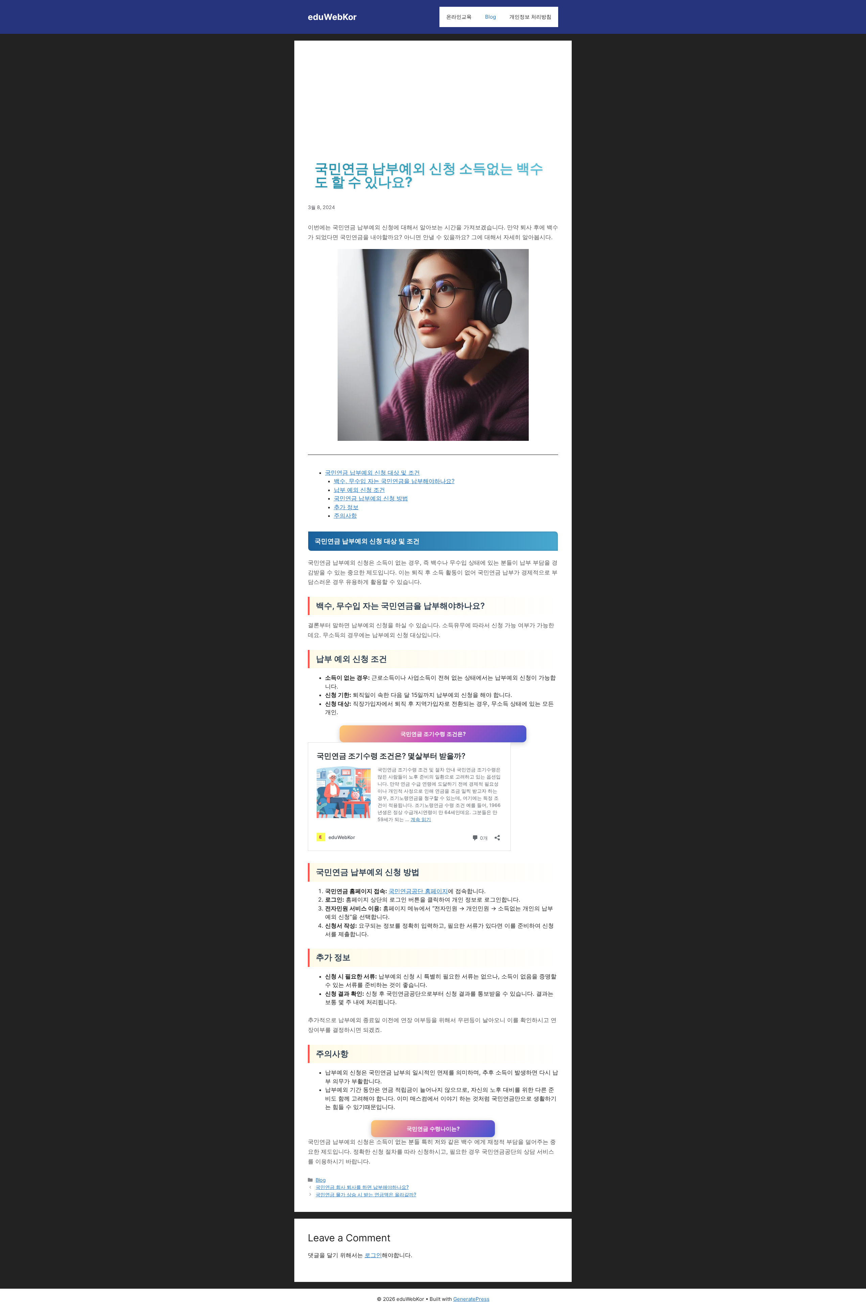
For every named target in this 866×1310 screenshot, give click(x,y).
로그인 (373, 1255)
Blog (490, 17)
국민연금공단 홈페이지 (418, 891)
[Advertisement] (433, 105)
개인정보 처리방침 (530, 17)
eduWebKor (332, 17)
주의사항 (345, 515)
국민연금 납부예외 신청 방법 (371, 498)
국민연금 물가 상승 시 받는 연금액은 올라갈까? (366, 1194)
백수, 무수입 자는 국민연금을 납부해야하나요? (394, 481)
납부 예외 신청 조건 (359, 490)
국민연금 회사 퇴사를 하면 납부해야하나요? (362, 1187)
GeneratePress (471, 1299)
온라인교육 (459, 17)
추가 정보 (346, 507)
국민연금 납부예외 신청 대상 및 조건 (372, 472)
